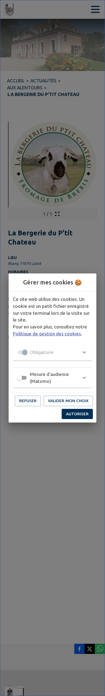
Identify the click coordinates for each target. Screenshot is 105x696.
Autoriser (77, 414)
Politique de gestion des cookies (47, 333)
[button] (52, 352)
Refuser (28, 400)
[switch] (19, 378)
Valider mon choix (68, 400)
